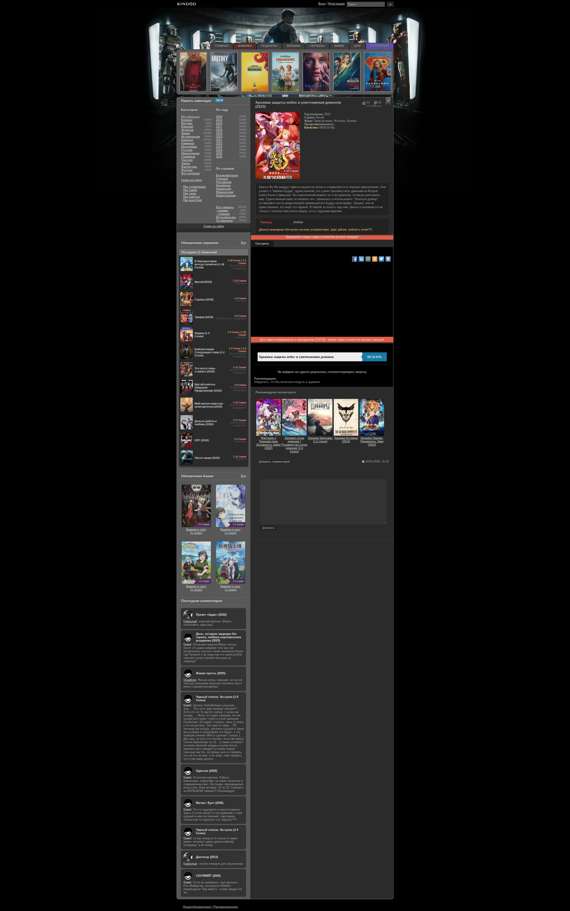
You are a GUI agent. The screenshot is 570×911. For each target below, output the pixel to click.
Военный (187, 126)
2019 (219, 133)
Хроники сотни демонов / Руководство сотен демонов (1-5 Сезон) (294, 444)
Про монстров (192, 200)
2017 (219, 126)
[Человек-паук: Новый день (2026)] (193, 72)
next (389, 72)
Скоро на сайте (191, 180)
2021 (219, 140)
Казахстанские (226, 195)
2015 (219, 120)
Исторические (190, 136)
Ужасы (185, 163)
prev (181, 72)
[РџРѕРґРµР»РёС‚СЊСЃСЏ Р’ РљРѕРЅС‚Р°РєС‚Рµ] (388, 259)
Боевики (186, 120)
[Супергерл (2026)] (377, 72)
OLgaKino (189, 680)
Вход (321, 3)
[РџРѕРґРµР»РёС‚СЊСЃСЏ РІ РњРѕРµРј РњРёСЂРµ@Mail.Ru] (368, 259)
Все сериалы (225, 207)
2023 (219, 146)
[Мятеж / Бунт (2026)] (224, 72)
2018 (219, 130)
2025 (219, 153)
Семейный (188, 156)
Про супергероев (194, 186)
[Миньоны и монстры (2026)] (255, 72)
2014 (219, 116)
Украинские (223, 188)
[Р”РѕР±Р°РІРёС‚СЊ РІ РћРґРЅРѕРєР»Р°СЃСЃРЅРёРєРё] (374, 259)
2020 (219, 136)
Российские (224, 182)
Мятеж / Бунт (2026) (209, 803)
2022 (219, 143)
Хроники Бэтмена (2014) (346, 439)
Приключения (190, 153)
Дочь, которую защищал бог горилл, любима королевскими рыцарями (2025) (218, 637)
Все (243, 242)
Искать (374, 357)
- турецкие (223, 214)
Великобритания (227, 175)
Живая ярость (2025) (210, 673)
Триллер (187, 160)
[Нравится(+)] (363, 103)
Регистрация (336, 3)
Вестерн (186, 123)
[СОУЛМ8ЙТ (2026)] (316, 72)
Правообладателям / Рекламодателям (210, 907)
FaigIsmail (190, 621)
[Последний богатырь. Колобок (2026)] (285, 72)
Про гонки (189, 193)
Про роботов (191, 196)
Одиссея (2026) (206, 770)
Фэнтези (186, 170)
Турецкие (222, 178)
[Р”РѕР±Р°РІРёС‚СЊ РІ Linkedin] (361, 259)
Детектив (187, 130)
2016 (219, 123)
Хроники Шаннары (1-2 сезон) (320, 439)
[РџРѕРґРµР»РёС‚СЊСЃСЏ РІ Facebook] (354, 259)
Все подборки (190, 173)
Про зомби (190, 190)
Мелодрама (189, 146)
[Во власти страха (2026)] (347, 72)
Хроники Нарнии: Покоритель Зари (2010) (371, 441)
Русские (186, 150)
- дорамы (222, 210)
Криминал (188, 143)
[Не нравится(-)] (375, 103)
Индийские (223, 185)
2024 (219, 150)
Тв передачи (224, 220)
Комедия (187, 140)
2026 (219, 156)
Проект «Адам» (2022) (211, 614)
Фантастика (189, 166)
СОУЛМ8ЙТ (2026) (208, 875)
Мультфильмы (226, 217)
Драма (185, 133)
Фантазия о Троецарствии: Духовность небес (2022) (268, 443)
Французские (224, 192)
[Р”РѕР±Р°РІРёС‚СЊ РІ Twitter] (381, 259)
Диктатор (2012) (207, 857)
